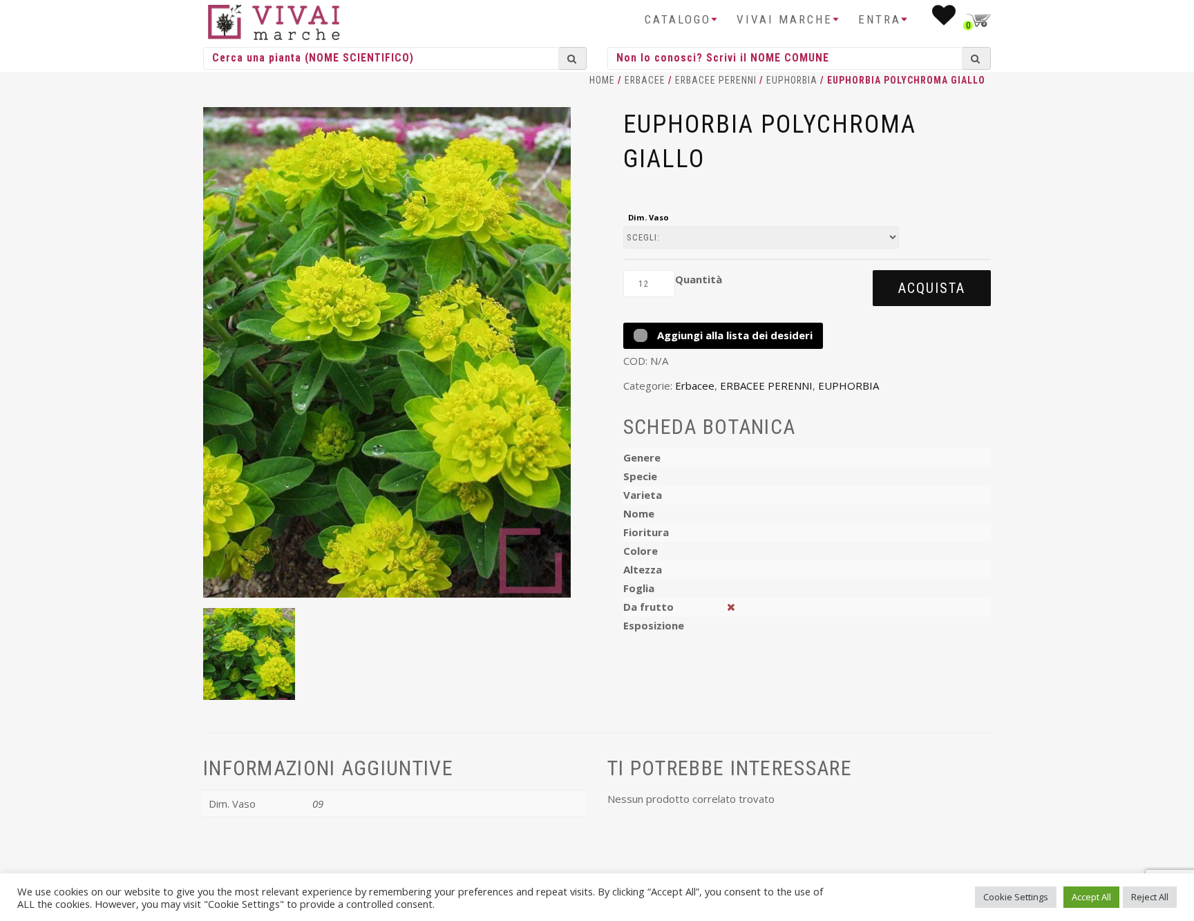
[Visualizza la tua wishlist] (945, 19)
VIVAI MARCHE (785, 19)
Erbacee (645, 80)
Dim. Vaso (648, 217)
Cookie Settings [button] (1015, 897)
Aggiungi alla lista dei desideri (733, 335)
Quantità (698, 279)
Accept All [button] (1091, 897)
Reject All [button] (1149, 897)
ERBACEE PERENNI (716, 80)
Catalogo (678, 19)
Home (602, 80)
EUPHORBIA (791, 80)
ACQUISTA (931, 288)
